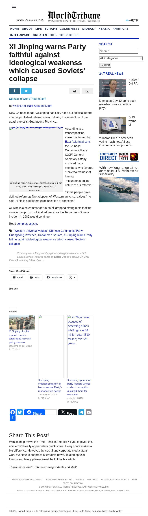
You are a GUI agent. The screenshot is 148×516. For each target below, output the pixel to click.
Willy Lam (19, 105)
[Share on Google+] (38, 91)
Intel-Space (20, 35)
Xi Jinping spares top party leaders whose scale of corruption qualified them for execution (79, 387)
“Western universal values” (31, 230)
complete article (27, 223)
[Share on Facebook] (15, 91)
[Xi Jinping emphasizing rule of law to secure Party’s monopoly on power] (51, 346)
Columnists (70, 28)
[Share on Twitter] (26, 91)
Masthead (92, 480)
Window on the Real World (27, 480)
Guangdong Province (22, 235)
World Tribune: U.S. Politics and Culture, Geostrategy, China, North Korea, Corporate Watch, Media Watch (69, 511)
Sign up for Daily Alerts (115, 480)
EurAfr (51, 28)
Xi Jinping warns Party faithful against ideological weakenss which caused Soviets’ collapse (50, 239)
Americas (121, 28)
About (27, 28)
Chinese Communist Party (65, 230)
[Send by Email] (87, 91)
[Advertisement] (119, 232)
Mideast (89, 28)
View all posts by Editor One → (26, 260)
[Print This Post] (74, 91)
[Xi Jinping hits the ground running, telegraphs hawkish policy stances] (22, 322)
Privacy (80, 480)
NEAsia (104, 28)
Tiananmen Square (50, 235)
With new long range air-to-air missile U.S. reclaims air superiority (118, 171)
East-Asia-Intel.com (39, 105)
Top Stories (69, 35)
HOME (14, 28)
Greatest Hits (45, 35)
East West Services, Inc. (59, 480)
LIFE (38, 28)
